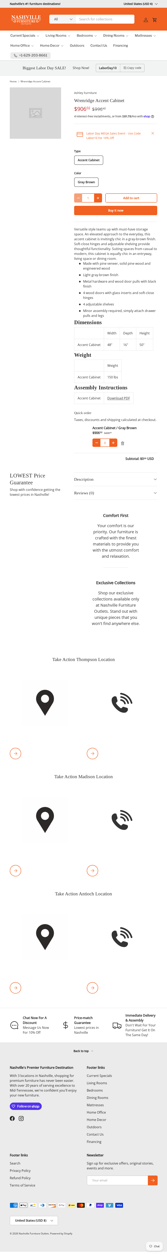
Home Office (96, 1112)
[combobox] (91, 19)
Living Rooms (97, 1083)
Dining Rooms (97, 1097)
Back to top (82, 1051)
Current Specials (99, 1075)
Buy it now (115, 210)
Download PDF (118, 398)
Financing (120, 45)
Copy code (134, 68)
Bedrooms (95, 1090)
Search (15, 1163)
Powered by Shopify (61, 1233)
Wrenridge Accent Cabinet (35, 81)
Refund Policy (20, 1178)
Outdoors (77, 45)
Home (13, 81)
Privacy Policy (20, 1170)
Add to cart (131, 198)
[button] (154, 19)
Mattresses (95, 1105)
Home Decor (96, 1119)
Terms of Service (22, 1185)
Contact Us (98, 45)
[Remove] (122, 443)
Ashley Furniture (85, 93)
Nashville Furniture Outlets (34, 1233)
